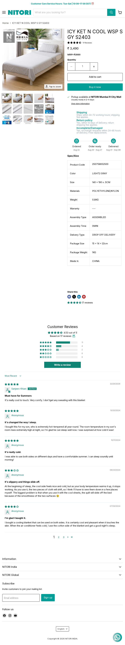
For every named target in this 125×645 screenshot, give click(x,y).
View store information (80, 104)
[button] (74, 302)
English (61, 629)
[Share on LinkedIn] (79, 297)
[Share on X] (74, 297)
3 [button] (63, 537)
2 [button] (58, 537)
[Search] (111, 12)
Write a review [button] (62, 364)
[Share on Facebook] (69, 297)
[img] (12, 384)
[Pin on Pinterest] (84, 297)
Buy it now (95, 87)
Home (5, 23)
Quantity (71, 60)
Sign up (48, 597)
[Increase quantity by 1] (94, 66)
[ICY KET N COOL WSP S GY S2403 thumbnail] (7, 98)
